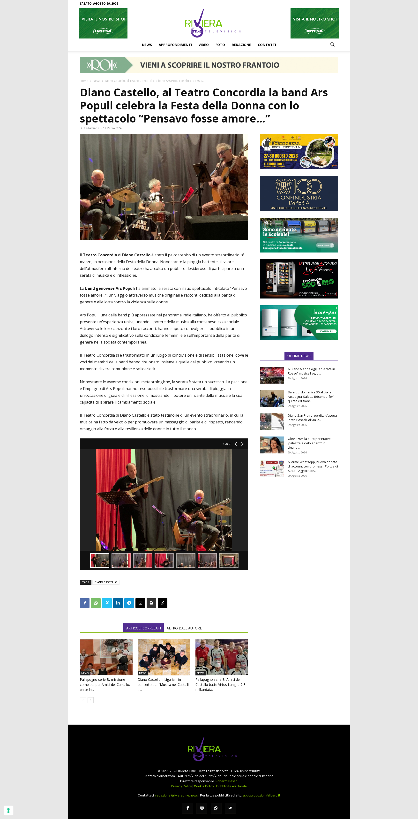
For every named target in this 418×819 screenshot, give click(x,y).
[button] (332, 45)
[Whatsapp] (216, 808)
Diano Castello (106, 582)
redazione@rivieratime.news (176, 795)
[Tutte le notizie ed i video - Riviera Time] (209, 749)
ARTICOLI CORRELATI (143, 628)
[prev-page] (83, 700)
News (147, 44)
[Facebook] (85, 603)
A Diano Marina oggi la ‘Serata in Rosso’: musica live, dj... (311, 371)
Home (84, 81)
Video (204, 44)
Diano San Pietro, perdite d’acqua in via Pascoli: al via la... (312, 417)
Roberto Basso (227, 781)
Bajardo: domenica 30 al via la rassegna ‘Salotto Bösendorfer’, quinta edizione (311, 396)
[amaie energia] (299, 235)
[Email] (140, 603)
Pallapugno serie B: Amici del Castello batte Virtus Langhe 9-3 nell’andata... (220, 684)
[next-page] (91, 700)
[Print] (151, 603)
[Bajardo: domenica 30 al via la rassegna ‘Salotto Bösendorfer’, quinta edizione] (272, 398)
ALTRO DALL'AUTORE (184, 628)
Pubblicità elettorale (231, 786)
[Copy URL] (162, 603)
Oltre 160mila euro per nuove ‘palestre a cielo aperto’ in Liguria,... (309, 443)
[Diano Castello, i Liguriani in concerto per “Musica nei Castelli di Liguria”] (164, 657)
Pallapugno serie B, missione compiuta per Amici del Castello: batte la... (105, 684)
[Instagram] (201, 808)
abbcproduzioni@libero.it (261, 795)
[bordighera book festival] (299, 151)
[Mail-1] (230, 808)
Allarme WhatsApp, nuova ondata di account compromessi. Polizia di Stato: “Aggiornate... (313, 466)
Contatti (267, 44)
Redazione (241, 44)
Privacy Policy (181, 786)
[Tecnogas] (299, 322)
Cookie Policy (204, 786)
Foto (220, 44)
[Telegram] (129, 603)
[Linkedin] (118, 603)
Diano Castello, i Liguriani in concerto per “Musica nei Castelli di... (163, 684)
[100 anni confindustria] (299, 193)
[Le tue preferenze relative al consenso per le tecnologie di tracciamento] (8, 810)
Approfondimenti (175, 44)
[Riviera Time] (209, 23)
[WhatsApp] (96, 603)
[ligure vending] (299, 279)
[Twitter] (107, 603)
